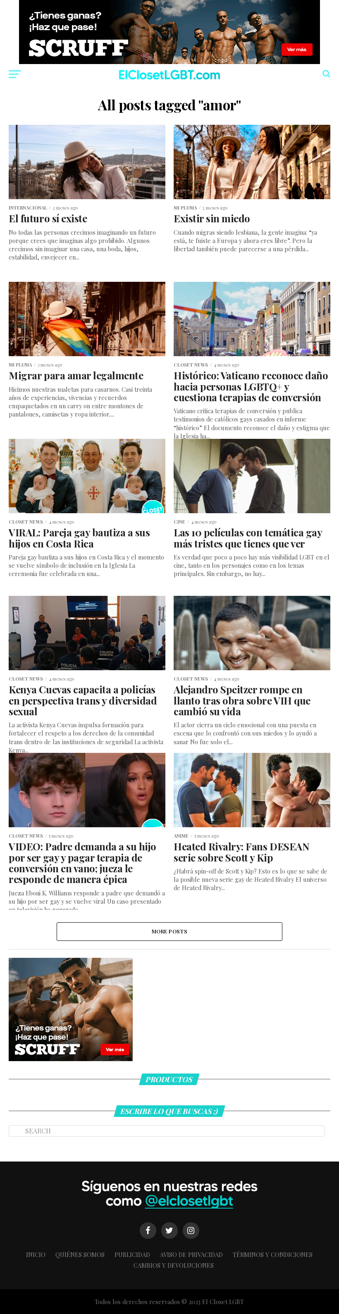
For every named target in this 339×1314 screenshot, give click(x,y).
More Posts (169, 931)
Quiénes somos (80, 1254)
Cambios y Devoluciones (174, 1265)
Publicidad (132, 1254)
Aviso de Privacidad (191, 1254)
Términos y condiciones (273, 1254)
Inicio (35, 1254)
